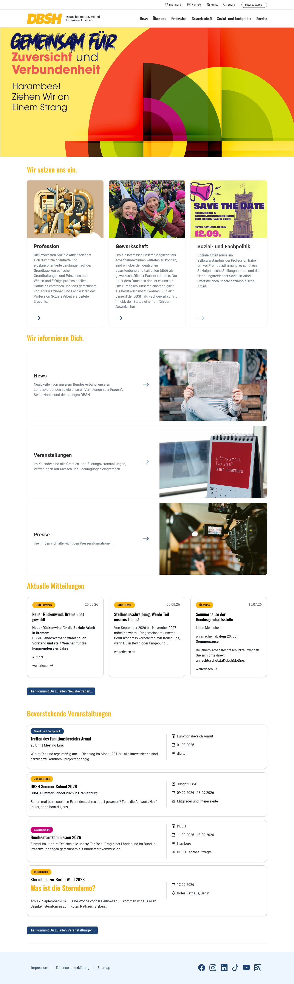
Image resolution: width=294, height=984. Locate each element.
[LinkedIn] (224, 968)
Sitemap (103, 968)
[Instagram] (212, 968)
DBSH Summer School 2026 (54, 786)
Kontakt (196, 4)
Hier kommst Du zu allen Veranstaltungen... (62, 930)
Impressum (39, 968)
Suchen (232, 4)
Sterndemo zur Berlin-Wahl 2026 (58, 879)
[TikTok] (235, 968)
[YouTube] (246, 968)
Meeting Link (54, 745)
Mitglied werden (254, 4)
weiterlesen (41, 666)
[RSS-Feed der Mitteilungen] (257, 968)
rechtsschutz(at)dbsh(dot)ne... (223, 660)
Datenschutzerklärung (73, 968)
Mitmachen (175, 4)
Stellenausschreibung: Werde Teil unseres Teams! (141, 616)
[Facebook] (201, 968)
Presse (214, 4)
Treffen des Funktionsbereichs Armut (61, 738)
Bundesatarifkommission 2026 (56, 837)
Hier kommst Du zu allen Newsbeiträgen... (61, 691)
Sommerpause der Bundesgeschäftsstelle (214, 616)
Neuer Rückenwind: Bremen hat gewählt (58, 616)
